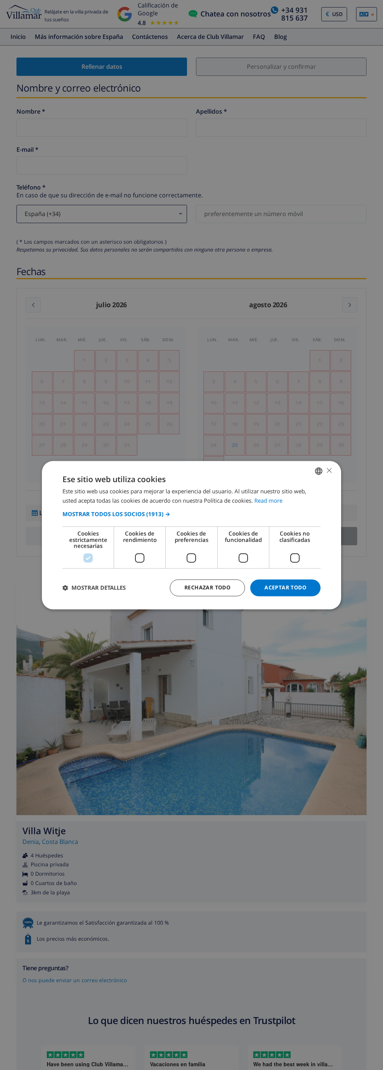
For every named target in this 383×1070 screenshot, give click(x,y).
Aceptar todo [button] (285, 587)
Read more (268, 500)
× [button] (329, 470)
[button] (191, 514)
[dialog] (191, 535)
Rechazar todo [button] (207, 587)
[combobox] (318, 471)
